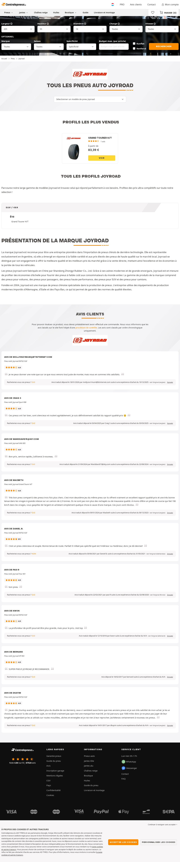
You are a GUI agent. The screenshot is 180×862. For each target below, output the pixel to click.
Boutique (69, 12)
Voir (101, 158)
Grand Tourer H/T (19, 221)
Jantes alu (88, 765)
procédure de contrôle (86, 327)
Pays (48, 785)
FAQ (123, 778)
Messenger (131, 768)
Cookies (50, 795)
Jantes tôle (89, 760)
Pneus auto (89, 756)
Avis (48, 765)
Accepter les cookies (123, 842)
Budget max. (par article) (112, 41)
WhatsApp (131, 761)
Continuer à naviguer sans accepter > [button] (162, 824)
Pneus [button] (7, 12)
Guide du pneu (53, 760)
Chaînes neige (41, 12)
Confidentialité (53, 790)
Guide (85, 12)
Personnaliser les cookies (158, 842)
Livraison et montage (104, 12)
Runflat (140, 43)
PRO (122, 4)
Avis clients (136, 4)
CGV (48, 780)
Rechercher (163, 46)
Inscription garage (55, 770)
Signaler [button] (170, 382)
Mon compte (172, 4)
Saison (37, 41)
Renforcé (141, 48)
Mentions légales (54, 775)
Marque (5, 41)
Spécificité (72, 41)
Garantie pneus (53, 756)
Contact (151, 4)
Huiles (56, 12)
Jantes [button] (22, 12)
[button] (157, 382)
